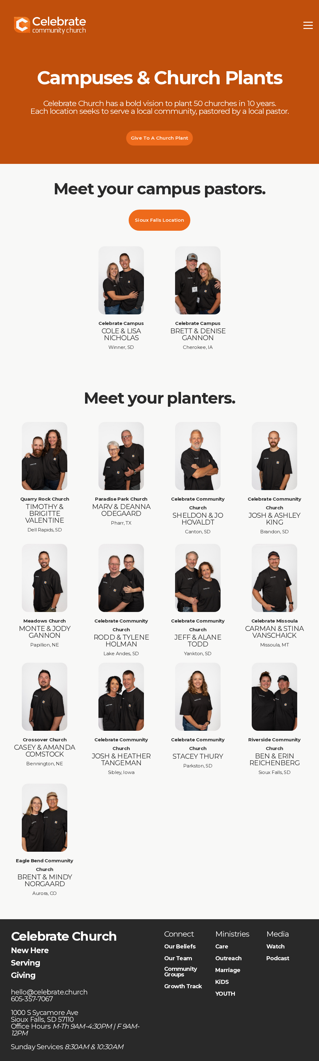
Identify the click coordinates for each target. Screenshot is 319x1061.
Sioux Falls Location (159, 220)
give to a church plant (159, 138)
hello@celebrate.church (50, 992)
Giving (23, 975)
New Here (30, 950)
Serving (25, 962)
